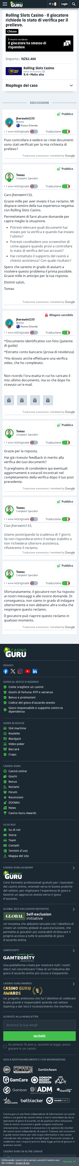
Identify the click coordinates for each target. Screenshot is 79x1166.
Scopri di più (22, 1163)
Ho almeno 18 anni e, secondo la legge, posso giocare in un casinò (39, 1046)
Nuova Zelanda (29, 125)
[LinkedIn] (34, 671)
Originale (22, 131)
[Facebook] (5, 671)
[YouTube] (27, 671)
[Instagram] (20, 671)
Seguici (8, 665)
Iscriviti (39, 1036)
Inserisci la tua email (19, 1022)
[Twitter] (13, 671)
